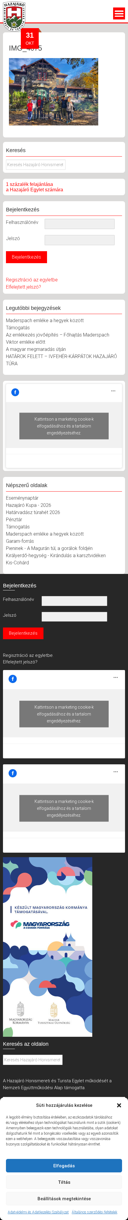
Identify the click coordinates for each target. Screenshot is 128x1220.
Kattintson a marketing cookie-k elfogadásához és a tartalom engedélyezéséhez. (64, 425)
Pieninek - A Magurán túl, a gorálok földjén (49, 548)
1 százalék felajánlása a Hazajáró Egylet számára (34, 187)
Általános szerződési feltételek (94, 1212)
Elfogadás (64, 1166)
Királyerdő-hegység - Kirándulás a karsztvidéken (56, 555)
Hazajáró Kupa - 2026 (28, 505)
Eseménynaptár (22, 498)
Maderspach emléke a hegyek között (45, 320)
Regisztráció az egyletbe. (28, 655)
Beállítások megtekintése (64, 1198)
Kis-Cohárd (17, 563)
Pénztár (14, 519)
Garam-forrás (20, 541)
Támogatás (18, 328)
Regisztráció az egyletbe (32, 280)
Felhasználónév (22, 222)
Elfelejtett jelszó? (23, 287)
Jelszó (13, 238)
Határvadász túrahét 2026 (33, 512)
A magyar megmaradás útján (36, 349)
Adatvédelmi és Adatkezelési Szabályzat (38, 1212)
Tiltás (64, 1182)
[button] (119, 1105)
